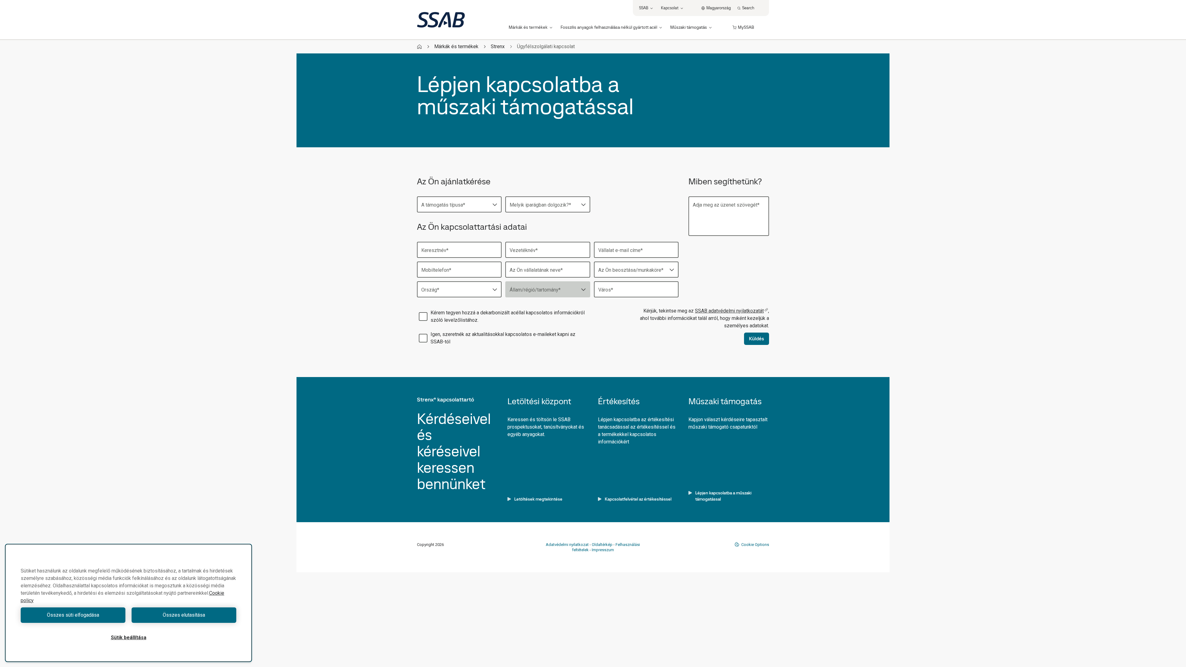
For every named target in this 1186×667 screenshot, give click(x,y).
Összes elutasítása (184, 615)
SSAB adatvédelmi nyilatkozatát (729, 311)
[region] (128, 603)
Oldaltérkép (602, 544)
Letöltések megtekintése (538, 499)
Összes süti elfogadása (73, 615)
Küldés (756, 338)
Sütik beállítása (128, 637)
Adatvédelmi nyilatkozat (567, 544)
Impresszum (603, 549)
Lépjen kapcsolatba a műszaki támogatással (723, 496)
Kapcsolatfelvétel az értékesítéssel (638, 499)
